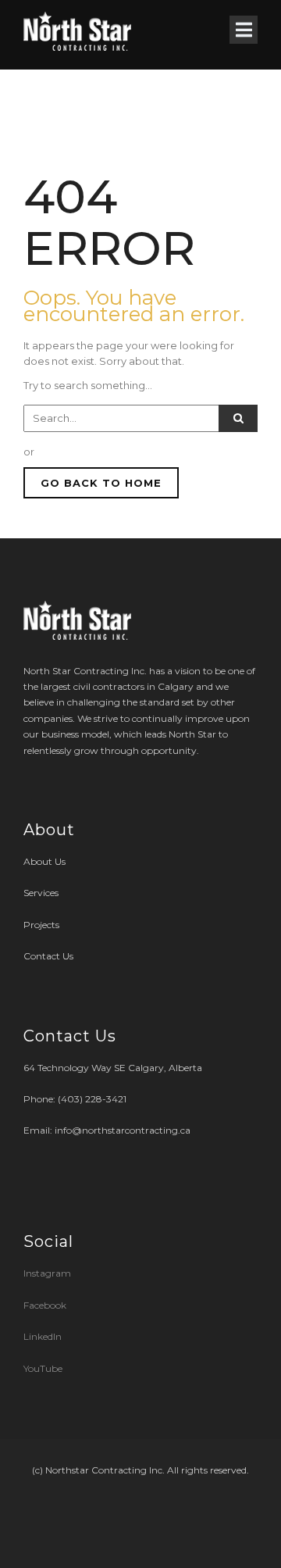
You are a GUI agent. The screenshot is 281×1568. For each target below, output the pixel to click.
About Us (44, 861)
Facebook (44, 1305)
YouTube (42, 1368)
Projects (41, 924)
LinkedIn (42, 1336)
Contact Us (48, 956)
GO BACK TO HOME (101, 483)
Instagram (48, 1273)
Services (41, 892)
